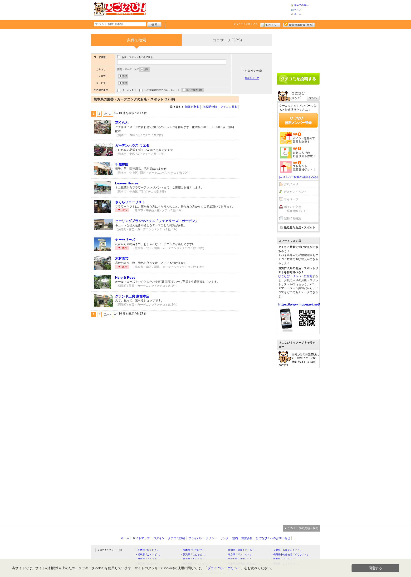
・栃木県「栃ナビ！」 (147, 550)
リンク (224, 538)
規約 (235, 538)
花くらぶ (121, 122)
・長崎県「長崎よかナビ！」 (286, 550)
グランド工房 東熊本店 (132, 296)
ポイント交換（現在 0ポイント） (296, 208)
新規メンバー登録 (299, 24)
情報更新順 (192, 106)
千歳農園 (121, 164)
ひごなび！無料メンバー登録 (298, 120)
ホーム (297, 14)
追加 (146, 69)
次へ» (108, 114)
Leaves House (126, 183)
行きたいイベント (295, 191)
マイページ (291, 199)
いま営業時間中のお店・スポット (162, 90)
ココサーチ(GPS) (227, 40)
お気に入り (291, 184)
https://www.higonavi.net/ (299, 304)
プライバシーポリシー (202, 538)
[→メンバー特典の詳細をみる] (298, 177)
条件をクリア (252, 78)
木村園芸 (121, 258)
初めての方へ (301, 5)
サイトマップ (141, 538)
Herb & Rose (125, 277)
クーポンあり (129, 90)
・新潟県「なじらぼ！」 (194, 554)
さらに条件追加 (194, 90)
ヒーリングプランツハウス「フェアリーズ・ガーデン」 (156, 221)
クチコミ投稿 (176, 538)
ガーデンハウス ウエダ (132, 145)
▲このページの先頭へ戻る (301, 528)
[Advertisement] (218, 9)
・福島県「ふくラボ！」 (148, 554)
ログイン (270, 24)
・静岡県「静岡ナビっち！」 (241, 550)
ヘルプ (297, 9)
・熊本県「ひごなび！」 (194, 550)
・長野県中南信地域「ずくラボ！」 (290, 554)
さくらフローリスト (130, 202)
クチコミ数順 (228, 106)
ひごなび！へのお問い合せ (273, 538)
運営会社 (247, 538)
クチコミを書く (298, 79)
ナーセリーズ (125, 240)
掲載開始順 (210, 106)
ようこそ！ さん (246, 24)
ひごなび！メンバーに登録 (295, 276)
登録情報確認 (292, 218)
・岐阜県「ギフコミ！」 (239, 554)
